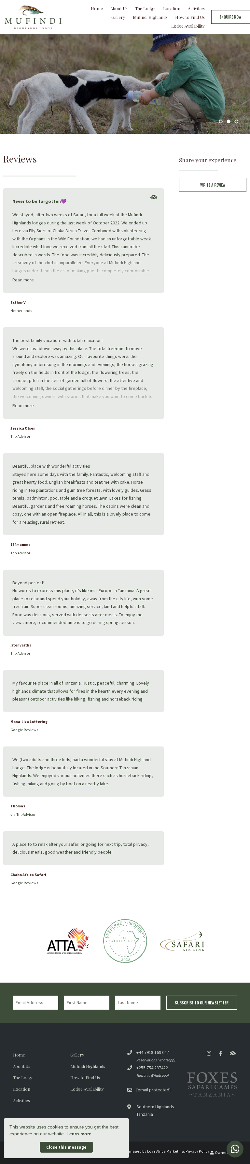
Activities (196, 8)
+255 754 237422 (152, 1068)
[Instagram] (209, 1053)
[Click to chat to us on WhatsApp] (235, 1149)
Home (97, 8)
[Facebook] (220, 1053)
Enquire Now (231, 17)
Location (171, 8)
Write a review (213, 185)
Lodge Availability (188, 26)
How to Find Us (190, 17)
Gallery (118, 17)
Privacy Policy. (198, 1151)
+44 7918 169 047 (152, 1052)
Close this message (66, 1147)
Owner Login (225, 1152)
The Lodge (145, 8)
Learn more (78, 1133)
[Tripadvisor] (153, 197)
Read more (23, 280)
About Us (119, 8)
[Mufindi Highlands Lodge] (33, 16)
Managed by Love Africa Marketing (154, 1151)
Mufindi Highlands (150, 17)
